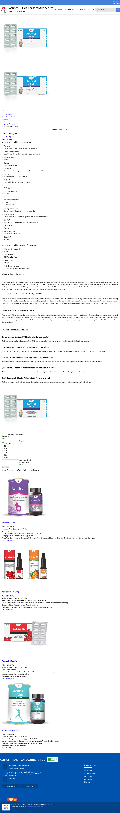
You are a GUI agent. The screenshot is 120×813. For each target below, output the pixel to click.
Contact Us (91, 9)
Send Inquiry (8, 114)
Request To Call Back (9, 117)
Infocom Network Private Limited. (35, 806)
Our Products (81, 9)
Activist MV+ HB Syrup (10, 592)
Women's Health (9, 124)
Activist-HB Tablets (9, 661)
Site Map (87, 782)
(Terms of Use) (48, 804)
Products (7, 122)
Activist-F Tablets (8, 523)
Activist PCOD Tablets (10, 730)
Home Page (58, 9)
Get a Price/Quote (8, 137)
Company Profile (69, 9)
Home (6, 119)
